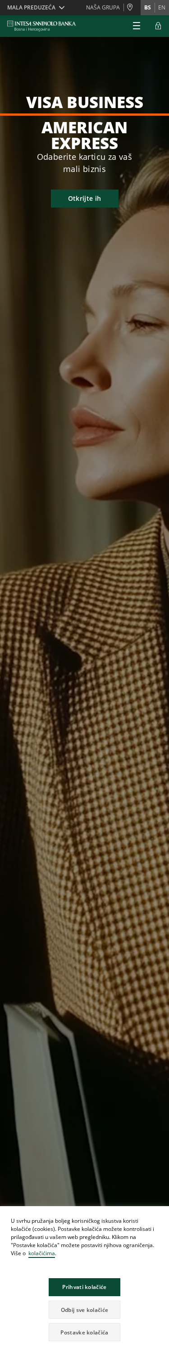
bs (147, 7)
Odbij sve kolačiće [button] (84, 1310)
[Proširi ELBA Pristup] (158, 26)
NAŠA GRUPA (103, 7)
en (161, 7)
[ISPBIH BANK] (44, 26)
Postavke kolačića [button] (84, 1332)
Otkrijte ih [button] (84, 198)
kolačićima (41, 1253)
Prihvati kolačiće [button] (84, 1287)
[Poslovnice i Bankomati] (132, 7)
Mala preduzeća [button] (31, 7)
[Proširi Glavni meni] (136, 26)
